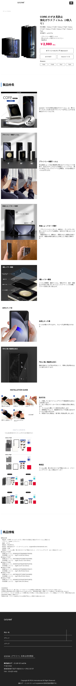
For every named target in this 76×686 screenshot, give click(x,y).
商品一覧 (7, 632)
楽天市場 (47, 56)
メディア (7, 643)
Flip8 (43, 64)
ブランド (7, 638)
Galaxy (9, 11)
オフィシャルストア (56, 50)
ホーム (4, 11)
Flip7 (61, 64)
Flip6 (69, 64)
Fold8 (52, 64)
